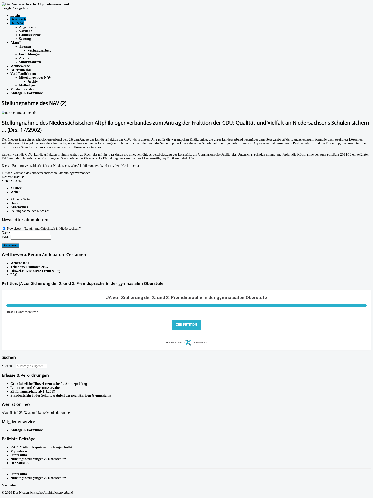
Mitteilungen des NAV (35, 77)
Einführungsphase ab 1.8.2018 (32, 391)
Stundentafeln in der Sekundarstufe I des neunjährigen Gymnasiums (60, 395)
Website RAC (20, 263)
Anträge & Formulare (26, 93)
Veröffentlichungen (24, 73)
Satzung (25, 39)
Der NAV (17, 23)
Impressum (18, 474)
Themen (25, 46)
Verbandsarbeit (39, 50)
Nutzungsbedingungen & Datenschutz (38, 478)
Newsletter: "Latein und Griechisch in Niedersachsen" (44, 228)
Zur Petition (186, 325)
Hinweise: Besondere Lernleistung (35, 271)
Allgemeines (27, 27)
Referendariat (20, 70)
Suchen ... (8, 366)
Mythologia (27, 85)
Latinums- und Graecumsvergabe (35, 387)
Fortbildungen (29, 54)
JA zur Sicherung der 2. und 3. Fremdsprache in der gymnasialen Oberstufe (186, 297)
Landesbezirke (30, 35)
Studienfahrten (30, 62)
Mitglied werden (22, 89)
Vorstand (26, 31)
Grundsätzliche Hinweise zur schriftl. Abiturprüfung (48, 384)
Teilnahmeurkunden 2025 (29, 267)
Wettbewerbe (20, 66)
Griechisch (18, 19)
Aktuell (15, 42)
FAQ (13, 274)
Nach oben (9, 485)
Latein (15, 15)
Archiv (24, 58)
